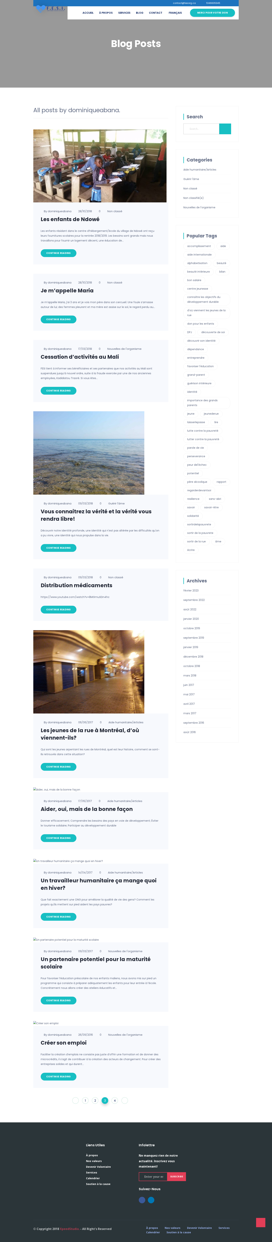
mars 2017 (189, 713)
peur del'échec (197, 465)
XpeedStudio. (70, 1229)
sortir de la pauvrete (200, 533)
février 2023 (191, 590)
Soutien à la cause (98, 1184)
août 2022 (189, 609)
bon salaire (194, 280)
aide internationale (199, 254)
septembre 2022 (194, 600)
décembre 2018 (193, 656)
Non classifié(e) (193, 198)
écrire (191, 550)
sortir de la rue (196, 541)
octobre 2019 (191, 628)
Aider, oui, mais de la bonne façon (87, 809)
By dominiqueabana (57, 211)
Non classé (114, 211)
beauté (221, 263)
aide (223, 246)
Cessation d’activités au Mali (80, 357)
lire (216, 422)
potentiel (193, 473)
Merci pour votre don (212, 12)
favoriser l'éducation (200, 366)
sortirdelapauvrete (199, 524)
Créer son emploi (64, 1042)
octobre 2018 (191, 666)
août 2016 (189, 732)
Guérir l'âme (116, 503)
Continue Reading (58, 253)
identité (192, 392)
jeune (190, 414)
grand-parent (196, 375)
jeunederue (211, 414)
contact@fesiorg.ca (184, 3)
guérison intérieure (199, 383)
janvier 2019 (190, 647)
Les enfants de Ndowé (70, 219)
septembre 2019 (193, 638)
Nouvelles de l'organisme (124, 349)
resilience (193, 499)
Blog (139, 13)
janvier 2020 (191, 619)
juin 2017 (188, 685)
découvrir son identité (201, 341)
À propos (106, 13)
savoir (191, 507)
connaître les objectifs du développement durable (203, 299)
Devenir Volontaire (98, 1166)
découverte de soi (213, 332)
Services (124, 13)
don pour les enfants (200, 324)
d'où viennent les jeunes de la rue (206, 313)
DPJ (189, 332)
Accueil (88, 13)
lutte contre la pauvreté (202, 431)
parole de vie (195, 448)
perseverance (196, 456)
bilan (222, 272)
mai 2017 (189, 694)
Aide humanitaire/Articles (125, 722)
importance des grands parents (202, 403)
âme (218, 541)
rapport (221, 482)
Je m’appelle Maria (67, 290)
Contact (155, 13)
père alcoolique (197, 482)
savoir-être (211, 507)
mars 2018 (189, 675)
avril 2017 (189, 704)
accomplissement (199, 246)
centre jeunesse (197, 289)
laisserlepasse (196, 422)
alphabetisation (197, 263)
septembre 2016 (193, 723)
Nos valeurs (94, 1161)
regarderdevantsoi (199, 490)
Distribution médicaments (76, 585)
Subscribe (176, 1176)
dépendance (195, 349)
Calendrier (93, 1178)
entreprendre (195, 358)
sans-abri (215, 499)
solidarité (193, 516)
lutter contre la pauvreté (203, 439)
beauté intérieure (198, 272)
